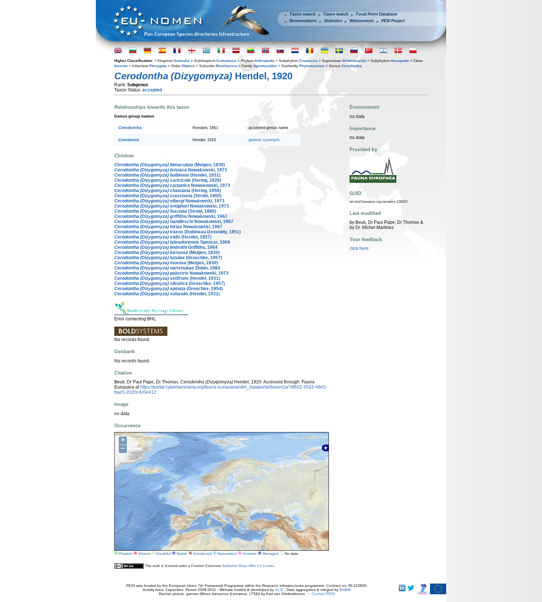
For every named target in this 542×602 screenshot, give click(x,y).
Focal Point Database (376, 14)
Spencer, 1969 (172, 242)
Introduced (202, 553)
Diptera (188, 66)
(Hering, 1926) (167, 180)
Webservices (362, 20)
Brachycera (226, 66)
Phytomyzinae (311, 66)
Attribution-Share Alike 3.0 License (248, 566)
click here (359, 248)
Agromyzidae (265, 66)
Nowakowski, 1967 (170, 216)
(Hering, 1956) (167, 190)
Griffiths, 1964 (166, 247)
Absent (144, 553)
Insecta (121, 66)
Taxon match (335, 14)
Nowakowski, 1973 (170, 170)
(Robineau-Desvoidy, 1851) (177, 231)
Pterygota (158, 66)
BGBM (345, 590)
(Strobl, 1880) (165, 211)
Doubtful (163, 553)
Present (125, 553)
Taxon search (302, 14)
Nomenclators (303, 20)
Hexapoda (400, 61)
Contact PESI (323, 594)
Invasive (250, 553)
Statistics (333, 20)
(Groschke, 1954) (168, 288)
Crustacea (308, 61)
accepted (152, 90)
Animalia (182, 61)
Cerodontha (351, 66)
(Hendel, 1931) (167, 175)
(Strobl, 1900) (168, 195)
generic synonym (264, 140)
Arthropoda (264, 61)
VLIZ (279, 590)
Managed (271, 553)
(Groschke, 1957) (168, 257)
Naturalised (227, 553)
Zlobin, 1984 (167, 268)
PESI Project (393, 20)
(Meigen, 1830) (169, 164)
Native (182, 553)
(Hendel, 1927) (163, 237)
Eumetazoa (226, 61)
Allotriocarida (354, 61)
